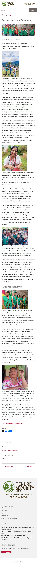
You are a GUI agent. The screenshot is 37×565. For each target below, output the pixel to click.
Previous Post (9, 466)
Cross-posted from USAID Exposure (12, 423)
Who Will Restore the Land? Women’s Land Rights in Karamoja (16, 538)
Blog (2, 513)
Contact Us (4, 515)
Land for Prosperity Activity (10, 450)
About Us (4, 510)
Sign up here (6, 552)
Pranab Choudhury (17, 535)
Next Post (29, 466)
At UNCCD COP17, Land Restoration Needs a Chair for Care (17, 532)
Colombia (4, 459)
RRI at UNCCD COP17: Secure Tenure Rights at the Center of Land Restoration (18, 528)
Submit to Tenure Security (9, 518)
